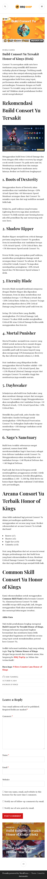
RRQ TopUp (19, 657)
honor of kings (11, 685)
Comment (7, 716)
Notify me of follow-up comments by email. (24, 801)
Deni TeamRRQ (12, 677)
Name (5, 755)
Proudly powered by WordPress (15, 873)
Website (6, 779)
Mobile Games (8, 50)
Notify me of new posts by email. (19, 808)
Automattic (23, 876)
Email (5, 767)
